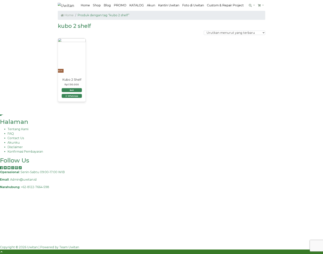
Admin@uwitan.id (23, 179)
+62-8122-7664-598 (35, 187)
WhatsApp (72, 96)
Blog (107, 5)
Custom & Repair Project (225, 5)
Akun (151, 5)
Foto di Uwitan (193, 5)
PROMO (120, 5)
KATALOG (136, 5)
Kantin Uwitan (168, 5)
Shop (97, 5)
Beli (72, 90)
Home (85, 5)
